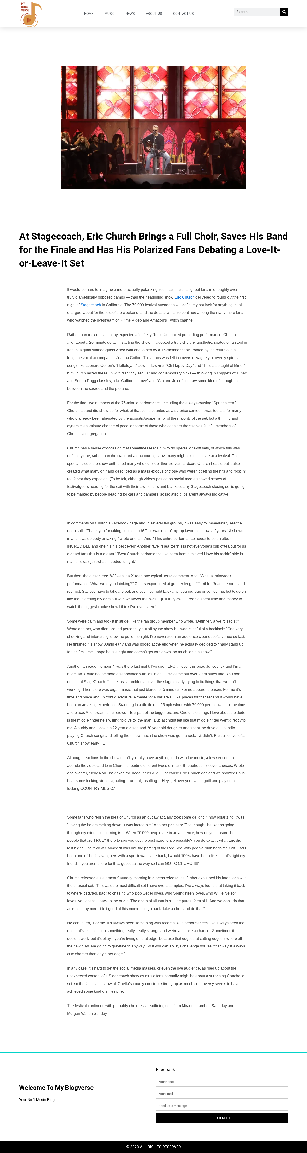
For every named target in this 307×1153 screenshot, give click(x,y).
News (130, 14)
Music (110, 14)
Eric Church (184, 297)
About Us (154, 14)
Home (89, 14)
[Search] (284, 12)
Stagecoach (91, 305)
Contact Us (183, 14)
